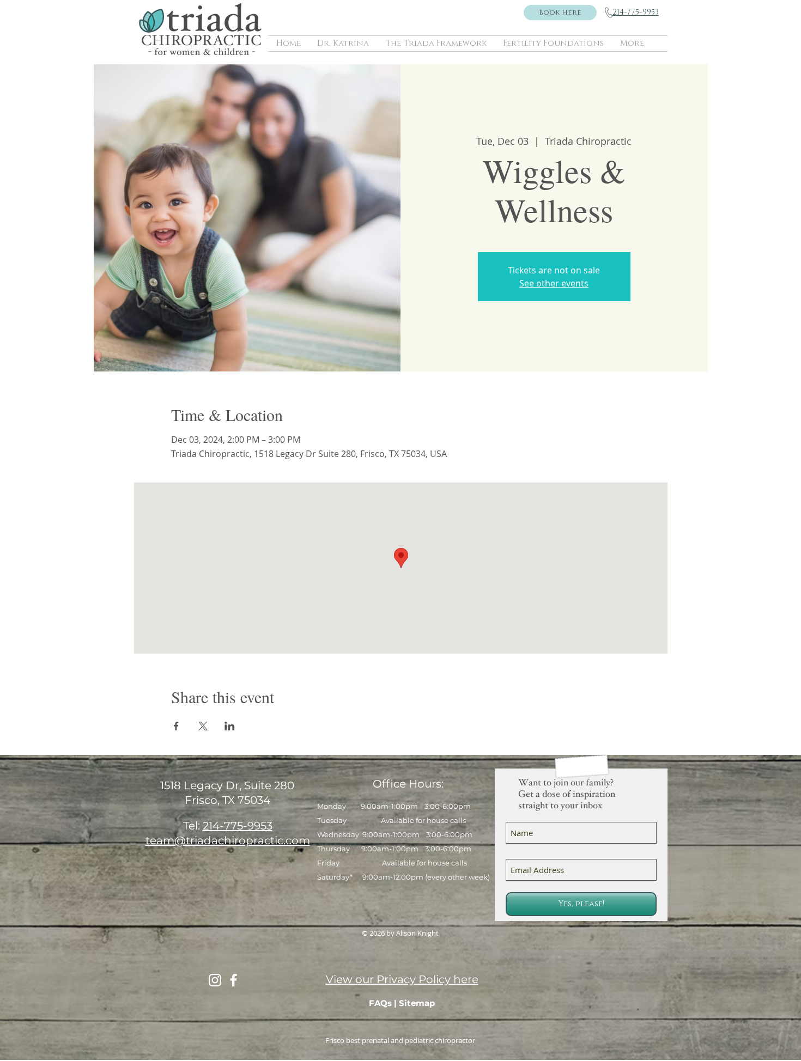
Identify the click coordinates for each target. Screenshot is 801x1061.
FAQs (380, 1003)
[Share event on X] (203, 726)
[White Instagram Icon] (215, 980)
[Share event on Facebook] (176, 726)
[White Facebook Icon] (233, 980)
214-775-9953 (237, 825)
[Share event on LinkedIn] (229, 726)
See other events (553, 283)
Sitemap (417, 1003)
